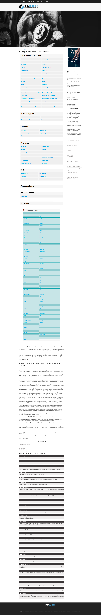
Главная (20, 49)
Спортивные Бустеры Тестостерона (72, 152)
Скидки (37, 1)
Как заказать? (22, 1)
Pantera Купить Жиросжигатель (70, 156)
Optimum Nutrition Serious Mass (72, 172)
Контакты (47, 1)
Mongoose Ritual (22, 448)
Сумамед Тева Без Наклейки (73, 166)
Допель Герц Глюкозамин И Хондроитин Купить (73, 178)
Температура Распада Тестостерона (28, 49)
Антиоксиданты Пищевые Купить (25, 451)
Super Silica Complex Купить (24, 449)
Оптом (42, 1)
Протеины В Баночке (23, 447)
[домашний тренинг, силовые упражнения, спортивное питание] (29, 5)
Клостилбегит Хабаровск (73, 161)
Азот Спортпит (69, 150)
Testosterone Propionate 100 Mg (73, 169)
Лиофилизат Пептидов (73, 140)
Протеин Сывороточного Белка (24, 444)
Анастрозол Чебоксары (71, 163)
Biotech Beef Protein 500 (23, 445)
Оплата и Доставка (30, 1)
